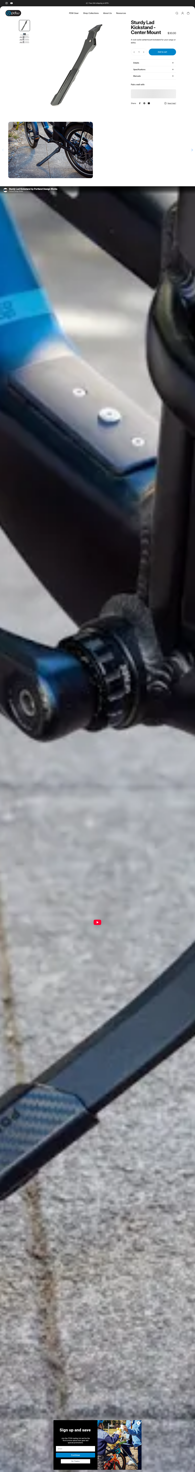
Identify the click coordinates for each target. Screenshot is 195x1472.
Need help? (172, 103)
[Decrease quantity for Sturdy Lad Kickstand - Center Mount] (133, 52)
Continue (75, 1455)
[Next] (118, 71)
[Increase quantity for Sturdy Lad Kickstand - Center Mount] (144, 52)
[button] (192, 149)
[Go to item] (24, 25)
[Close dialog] (139, 1423)
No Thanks (75, 1461)
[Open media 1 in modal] (78, 66)
